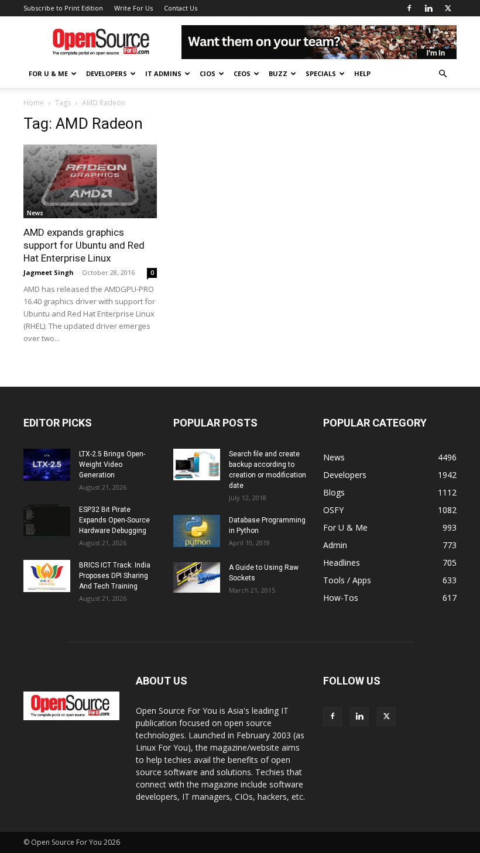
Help (362, 73)
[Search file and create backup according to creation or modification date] (196, 464)
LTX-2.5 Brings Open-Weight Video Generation (112, 464)
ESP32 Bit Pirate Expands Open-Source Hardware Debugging (114, 520)
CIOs (207, 73)
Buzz (278, 73)
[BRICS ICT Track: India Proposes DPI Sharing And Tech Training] (46, 576)
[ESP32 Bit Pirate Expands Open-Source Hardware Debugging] (46, 520)
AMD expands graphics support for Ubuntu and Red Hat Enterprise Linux (84, 245)
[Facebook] (409, 8)
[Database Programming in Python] (196, 531)
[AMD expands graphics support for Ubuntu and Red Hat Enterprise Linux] (90, 181)
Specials (321, 73)
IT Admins (163, 73)
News (35, 213)
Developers (106, 73)
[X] (448, 8)
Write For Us (133, 8)
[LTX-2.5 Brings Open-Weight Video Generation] (46, 465)
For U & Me (48, 73)
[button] (442, 74)
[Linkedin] (428, 8)
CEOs (242, 73)
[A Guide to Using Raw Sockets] (196, 577)
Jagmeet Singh (48, 272)
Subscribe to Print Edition (63, 8)
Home (33, 103)
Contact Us (180, 8)
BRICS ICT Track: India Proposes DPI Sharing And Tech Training (114, 575)
